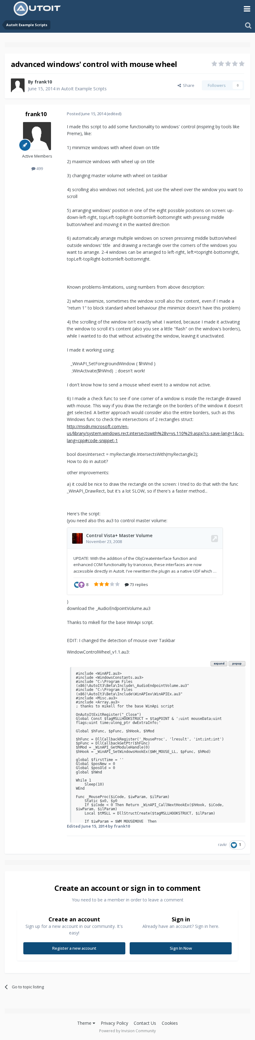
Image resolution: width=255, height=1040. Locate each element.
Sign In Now (181, 948)
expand (219, 663)
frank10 (43, 82)
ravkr (222, 844)
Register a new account (74, 948)
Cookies (170, 1023)
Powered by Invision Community (127, 1030)
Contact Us (145, 1023)
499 (39, 168)
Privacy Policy (114, 1023)
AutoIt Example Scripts (84, 89)
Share (187, 85)
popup (237, 663)
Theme (85, 1023)
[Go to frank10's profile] (18, 85)
